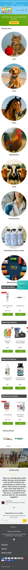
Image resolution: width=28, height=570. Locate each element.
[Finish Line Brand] (8, 439)
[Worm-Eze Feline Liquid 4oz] (7, 369)
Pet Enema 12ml (20, 305)
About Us (6, 5)
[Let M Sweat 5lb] (7, 406)
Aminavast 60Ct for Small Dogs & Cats (20, 378)
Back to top (13, 527)
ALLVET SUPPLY (7, 566)
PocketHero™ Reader (7, 341)
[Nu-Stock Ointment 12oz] (7, 297)
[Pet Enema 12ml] (20, 297)
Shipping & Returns (20, 5)
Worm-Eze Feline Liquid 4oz (8, 378)
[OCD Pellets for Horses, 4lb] (20, 406)
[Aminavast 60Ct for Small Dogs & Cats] (20, 369)
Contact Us (12, 5)
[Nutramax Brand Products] (19, 439)
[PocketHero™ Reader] (7, 332)
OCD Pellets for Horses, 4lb (20, 415)
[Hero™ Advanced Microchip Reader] (20, 332)
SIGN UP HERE (14, 22)
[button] (22, 285)
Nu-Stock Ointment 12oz (8, 306)
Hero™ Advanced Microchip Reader (20, 341)
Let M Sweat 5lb (8, 414)
